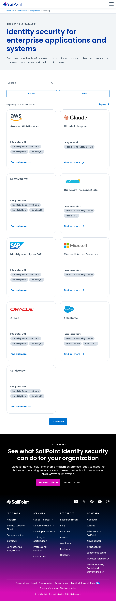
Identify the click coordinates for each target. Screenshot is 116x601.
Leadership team (96, 552)
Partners (65, 549)
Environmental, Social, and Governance (95, 568)
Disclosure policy (68, 588)
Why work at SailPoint (94, 533)
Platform (11, 519)
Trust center (94, 547)
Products (10, 11)
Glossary (65, 555)
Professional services (40, 548)
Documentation (42, 525)
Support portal (41, 519)
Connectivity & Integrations (28, 11)
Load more (58, 421)
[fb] (92, 501)
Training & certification (40, 539)
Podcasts (65, 531)
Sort (84, 93)
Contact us (69, 482)
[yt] (100, 501)
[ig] (107, 501)
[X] (84, 501)
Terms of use (22, 583)
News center (94, 541)
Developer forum (42, 531)
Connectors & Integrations (14, 548)
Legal (34, 583)
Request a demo (48, 482)
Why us (91, 525)
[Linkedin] (76, 501)
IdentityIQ (12, 541)
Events (64, 537)
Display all (103, 104)
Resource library (69, 519)
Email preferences (49, 588)
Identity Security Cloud (16, 527)
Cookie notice (61, 583)
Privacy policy (45, 583)
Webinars (65, 543)
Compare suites (15, 535)
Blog (62, 525)
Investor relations (97, 558)
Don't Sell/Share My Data (83, 583)
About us (92, 519)
